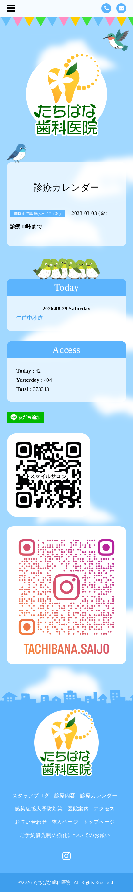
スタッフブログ (31, 795)
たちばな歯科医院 (52, 882)
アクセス (104, 808)
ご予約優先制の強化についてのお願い (65, 835)
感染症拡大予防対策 (39, 808)
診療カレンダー (99, 795)
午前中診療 (29, 318)
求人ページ (65, 822)
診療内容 (65, 795)
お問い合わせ (31, 822)
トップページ (99, 822)
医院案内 (78, 808)
